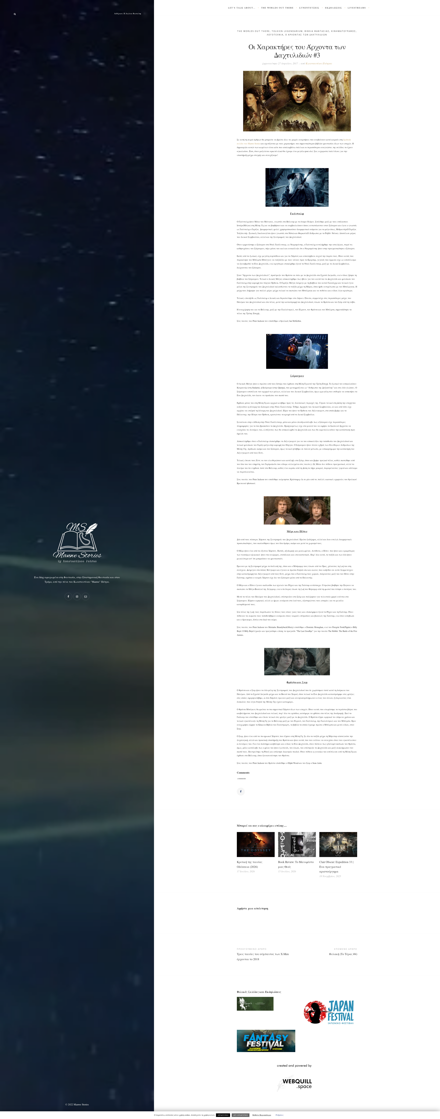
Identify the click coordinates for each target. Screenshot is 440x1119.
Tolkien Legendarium (287, 31)
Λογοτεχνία (275, 34)
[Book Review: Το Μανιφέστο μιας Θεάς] (297, 844)
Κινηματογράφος (343, 31)
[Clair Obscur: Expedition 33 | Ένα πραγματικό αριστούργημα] (338, 844)
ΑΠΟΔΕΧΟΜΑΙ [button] (223, 1115)
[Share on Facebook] (241, 792)
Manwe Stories (81, 1104)
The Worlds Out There (253, 31)
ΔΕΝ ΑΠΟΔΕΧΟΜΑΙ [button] (240, 1115)
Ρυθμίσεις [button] (280, 1115)
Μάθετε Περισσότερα (261, 1115)
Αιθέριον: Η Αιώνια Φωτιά (126, 13)
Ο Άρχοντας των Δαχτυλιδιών (306, 34)
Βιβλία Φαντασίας (317, 31)
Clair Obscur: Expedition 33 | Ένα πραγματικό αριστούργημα (336, 866)
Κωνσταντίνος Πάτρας (319, 63)
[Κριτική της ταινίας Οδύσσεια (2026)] (256, 844)
